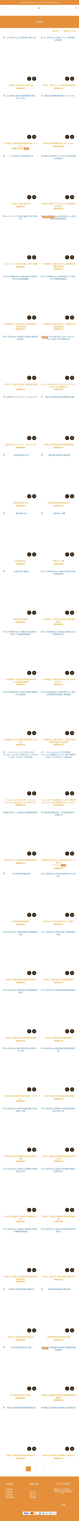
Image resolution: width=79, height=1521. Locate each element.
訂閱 (63, 1505)
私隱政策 (9, 1495)
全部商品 (39, 22)
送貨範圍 (32, 1497)
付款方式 (32, 1492)
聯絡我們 (9, 1490)
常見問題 (9, 1492)
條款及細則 (10, 1497)
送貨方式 (32, 1495)
